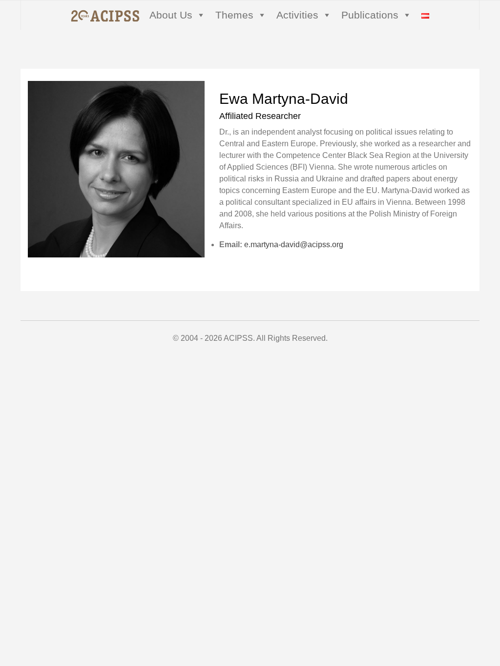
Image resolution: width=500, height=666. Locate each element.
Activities (297, 14)
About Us (170, 14)
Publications (369, 14)
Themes (234, 14)
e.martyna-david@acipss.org (293, 244)
